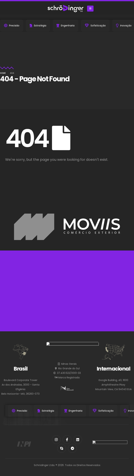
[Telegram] (72, 448)
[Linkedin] (77, 439)
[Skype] (61, 448)
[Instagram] (56, 439)
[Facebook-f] (67, 439)
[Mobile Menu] (90, 9)
